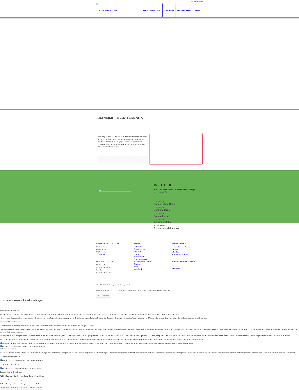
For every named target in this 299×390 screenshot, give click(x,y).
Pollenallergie (161, 216)
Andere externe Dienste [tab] (8, 349)
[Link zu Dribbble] (97, 2)
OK (99, 295)
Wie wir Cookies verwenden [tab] (9, 310)
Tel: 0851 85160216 (197, 1)
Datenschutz (138, 246)
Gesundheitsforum (140, 249)
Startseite (137, 264)
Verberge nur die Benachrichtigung (31, 387)
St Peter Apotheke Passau (143, 262)
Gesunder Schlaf (163, 222)
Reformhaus (175, 252)
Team (136, 267)
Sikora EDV (99, 285)
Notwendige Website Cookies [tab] (10, 322)
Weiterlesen (105, 295)
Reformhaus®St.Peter (141, 259)
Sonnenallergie (162, 210)
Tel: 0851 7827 (101, 254)
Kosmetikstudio (139, 257)
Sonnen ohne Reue (164, 204)
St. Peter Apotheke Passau (180, 247)
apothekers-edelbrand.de (179, 254)
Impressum (138, 251)
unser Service (138, 269)
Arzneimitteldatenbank (166, 228)
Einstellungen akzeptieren (9, 387)
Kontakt (136, 254)
